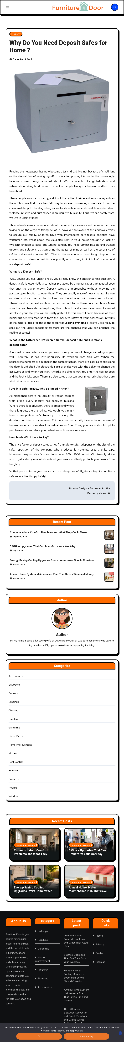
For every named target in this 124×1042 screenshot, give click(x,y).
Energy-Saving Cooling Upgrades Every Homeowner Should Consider (52, 560)
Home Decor (16, 736)
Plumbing (14, 770)
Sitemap (100, 962)
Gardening (14, 727)
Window (13, 796)
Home (99, 936)
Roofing (13, 788)
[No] (120, 1033)
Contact (100, 953)
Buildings (14, 702)
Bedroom (14, 693)
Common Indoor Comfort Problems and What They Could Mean (48, 532)
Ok (39, 1036)
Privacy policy (86, 1036)
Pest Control (16, 762)
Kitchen (13, 753)
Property (16, 33)
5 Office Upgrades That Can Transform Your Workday (43, 546)
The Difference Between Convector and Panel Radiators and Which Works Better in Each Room (76, 1016)
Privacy (100, 944)
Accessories (16, 676)
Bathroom (14, 685)
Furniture (14, 719)
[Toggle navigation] (25, 7)
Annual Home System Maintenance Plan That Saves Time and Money (52, 574)
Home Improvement (20, 745)
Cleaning (13, 710)
